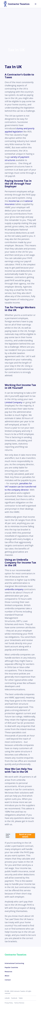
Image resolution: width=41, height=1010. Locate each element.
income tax (14, 201)
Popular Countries (11, 967)
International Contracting (14, 963)
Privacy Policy (9, 1003)
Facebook (14, 998)
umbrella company (14, 589)
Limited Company (13, 402)
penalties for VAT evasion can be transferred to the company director (20, 486)
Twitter (21, 998)
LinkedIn (7, 998)
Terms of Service (19, 1003)
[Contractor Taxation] (5, 4)
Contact (8, 980)
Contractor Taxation (19, 4)
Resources (8, 972)
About (7, 976)
